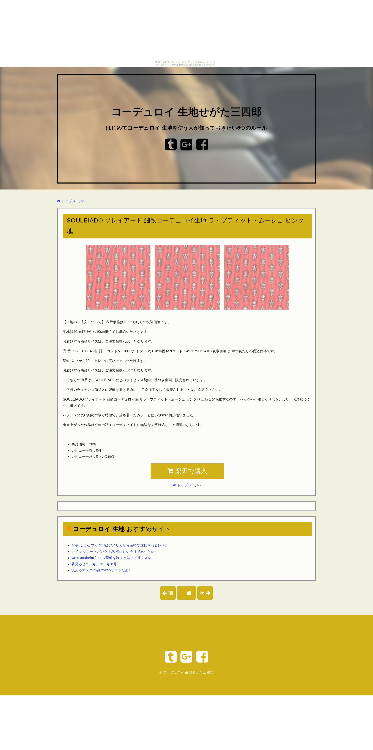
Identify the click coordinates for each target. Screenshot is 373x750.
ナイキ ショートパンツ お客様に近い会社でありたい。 (114, 551)
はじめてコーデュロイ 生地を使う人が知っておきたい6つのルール (186, 128)
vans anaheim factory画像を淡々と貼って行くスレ (111, 558)
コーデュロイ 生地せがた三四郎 (186, 112)
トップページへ (73, 201)
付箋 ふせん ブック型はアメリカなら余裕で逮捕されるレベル (119, 545)
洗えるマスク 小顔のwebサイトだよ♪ (100, 570)
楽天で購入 (190, 470)
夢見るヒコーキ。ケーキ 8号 (94, 564)
